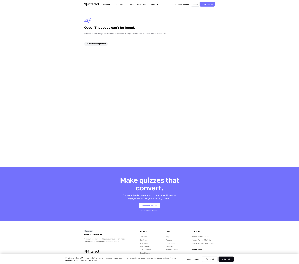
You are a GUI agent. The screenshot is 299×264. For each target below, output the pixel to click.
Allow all (226, 259)
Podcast (169, 240)
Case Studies (145, 253)
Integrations (145, 246)
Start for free (207, 4)
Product (106, 4)
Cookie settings (193, 259)
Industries (119, 4)
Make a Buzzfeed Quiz (200, 237)
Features (143, 237)
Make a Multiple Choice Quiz (203, 243)
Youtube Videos (172, 250)
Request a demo (182, 4)
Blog (167, 237)
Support (154, 4)
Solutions (143, 240)
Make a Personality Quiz (201, 240)
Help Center (170, 243)
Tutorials (169, 246)
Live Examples (145, 250)
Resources (141, 4)
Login (195, 4)
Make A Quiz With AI (93, 234)
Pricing (131, 4)
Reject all (210, 259)
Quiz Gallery (144, 243)
